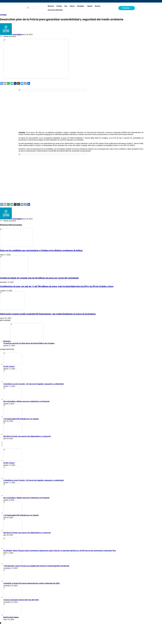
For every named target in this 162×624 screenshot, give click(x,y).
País (65, 6)
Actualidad (80, 6)
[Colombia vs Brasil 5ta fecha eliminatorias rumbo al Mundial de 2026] (9, 581)
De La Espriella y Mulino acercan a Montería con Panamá (26, 401)
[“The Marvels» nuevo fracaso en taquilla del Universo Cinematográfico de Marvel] (12, 564)
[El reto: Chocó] (12, 364)
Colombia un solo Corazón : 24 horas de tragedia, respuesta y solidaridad (33, 384)
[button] (81, 6)
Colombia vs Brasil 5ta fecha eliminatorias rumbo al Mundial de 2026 (31, 583)
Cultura (72, 6)
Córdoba (59, 6)
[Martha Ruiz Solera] (12, 615)
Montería (51, 6)
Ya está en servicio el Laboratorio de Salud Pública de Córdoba (28, 343)
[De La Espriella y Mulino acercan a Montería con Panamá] (12, 399)
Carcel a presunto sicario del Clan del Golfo (21, 600)
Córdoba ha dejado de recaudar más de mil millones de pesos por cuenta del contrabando (39, 278)
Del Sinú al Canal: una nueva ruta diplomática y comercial (27, 436)
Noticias (97, 6)
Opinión (89, 6)
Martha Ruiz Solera (11, 617)
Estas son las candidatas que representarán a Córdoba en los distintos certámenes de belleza (41, 250)
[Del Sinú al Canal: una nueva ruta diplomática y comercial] (12, 434)
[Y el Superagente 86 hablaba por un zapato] (12, 417)
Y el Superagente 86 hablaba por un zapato (21, 419)
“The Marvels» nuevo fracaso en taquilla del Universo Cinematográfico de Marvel (36, 566)
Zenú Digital (16, 34)
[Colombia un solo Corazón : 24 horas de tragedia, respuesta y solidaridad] (12, 382)
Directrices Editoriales (55, 10)
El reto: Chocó (9, 366)
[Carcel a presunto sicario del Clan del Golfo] (12, 598)
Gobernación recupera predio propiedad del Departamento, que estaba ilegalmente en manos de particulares (48, 314)
